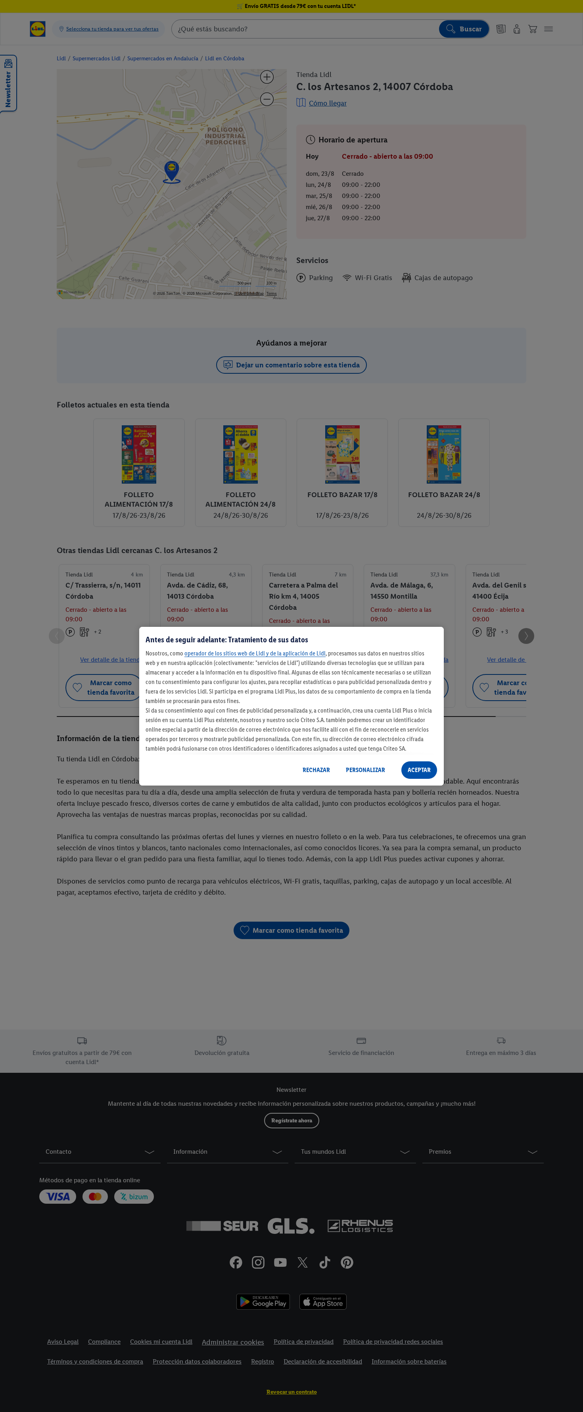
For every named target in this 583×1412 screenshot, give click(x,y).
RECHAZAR (316, 770)
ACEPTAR (419, 770)
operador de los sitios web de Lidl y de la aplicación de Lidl (255, 653)
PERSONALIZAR (365, 770)
